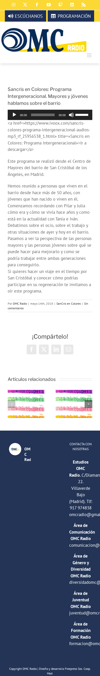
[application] (50, 115)
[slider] (82, 114)
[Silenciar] (71, 114)
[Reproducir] (14, 114)
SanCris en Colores (68, 303)
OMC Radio (20, 303)
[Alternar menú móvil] (89, 55)
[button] (11, 404)
